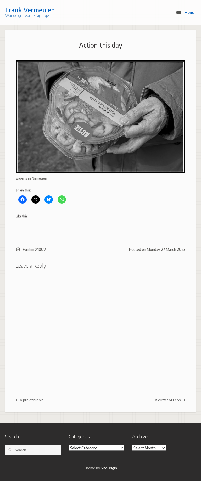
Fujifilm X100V (34, 249)
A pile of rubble (31, 400)
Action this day (100, 45)
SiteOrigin (109, 468)
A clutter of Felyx (168, 400)
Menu (188, 12)
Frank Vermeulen (30, 10)
